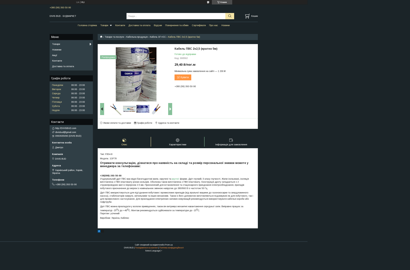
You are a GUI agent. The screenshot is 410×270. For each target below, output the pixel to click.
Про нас (213, 25)
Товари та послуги (114, 37)
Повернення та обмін (177, 25)
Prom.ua (169, 245)
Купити (184, 77)
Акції (54, 55)
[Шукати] (229, 16)
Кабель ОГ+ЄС (158, 37)
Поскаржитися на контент (146, 248)
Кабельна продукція (137, 37)
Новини (225, 25)
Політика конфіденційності (171, 248)
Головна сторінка (87, 25)
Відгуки (158, 25)
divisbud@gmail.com (65, 132)
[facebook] (99, 231)
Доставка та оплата (139, 25)
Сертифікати (199, 25)
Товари (104, 25)
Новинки (56, 49)
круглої (176, 179)
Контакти (120, 25)
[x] (102, 231)
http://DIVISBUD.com (65, 128)
